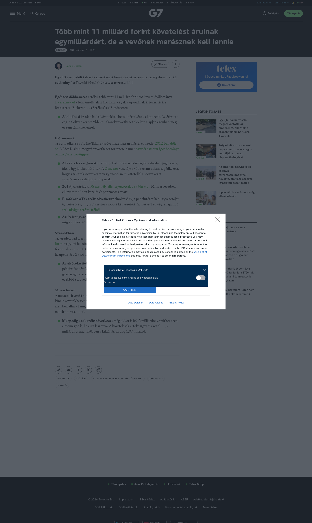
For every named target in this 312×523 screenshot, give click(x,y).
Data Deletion (135, 302)
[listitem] (154, 270)
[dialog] (156, 261)
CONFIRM (130, 289)
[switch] (200, 277)
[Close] (218, 220)
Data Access (156, 302)
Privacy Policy (176, 302)
